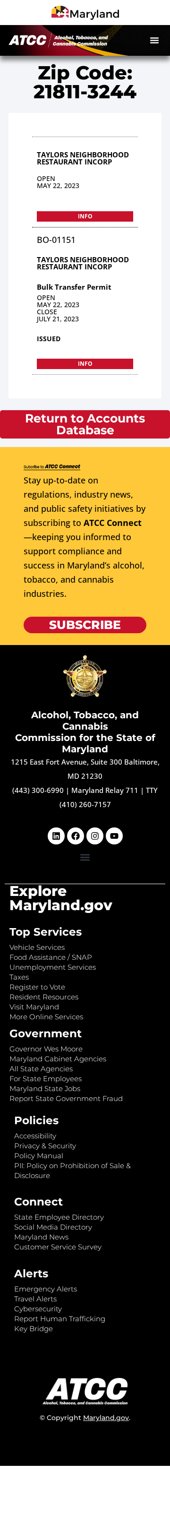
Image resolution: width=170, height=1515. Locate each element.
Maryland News (41, 1236)
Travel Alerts (35, 1298)
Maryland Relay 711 (105, 790)
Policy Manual (38, 1155)
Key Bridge (33, 1328)
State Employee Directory (59, 1217)
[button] (154, 40)
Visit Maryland (34, 1006)
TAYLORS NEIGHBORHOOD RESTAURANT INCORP (83, 158)
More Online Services (46, 1016)
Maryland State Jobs (44, 1088)
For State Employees (45, 1078)
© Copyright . (85, 1417)
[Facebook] (75, 835)
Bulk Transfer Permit (74, 287)
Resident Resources (43, 996)
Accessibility (35, 1135)
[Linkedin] (56, 835)
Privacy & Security (45, 1145)
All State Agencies (41, 1068)
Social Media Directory (53, 1226)
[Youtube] (114, 835)
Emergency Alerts (45, 1288)
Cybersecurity (38, 1308)
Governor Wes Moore (46, 1048)
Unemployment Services (52, 967)
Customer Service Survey (58, 1246)
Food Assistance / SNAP (50, 957)
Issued (48, 338)
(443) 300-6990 (38, 790)
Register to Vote (37, 986)
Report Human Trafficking (59, 1318)
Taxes (19, 977)
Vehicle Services (37, 947)
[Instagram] (94, 835)
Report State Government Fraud (66, 1098)
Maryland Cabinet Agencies (57, 1058)
